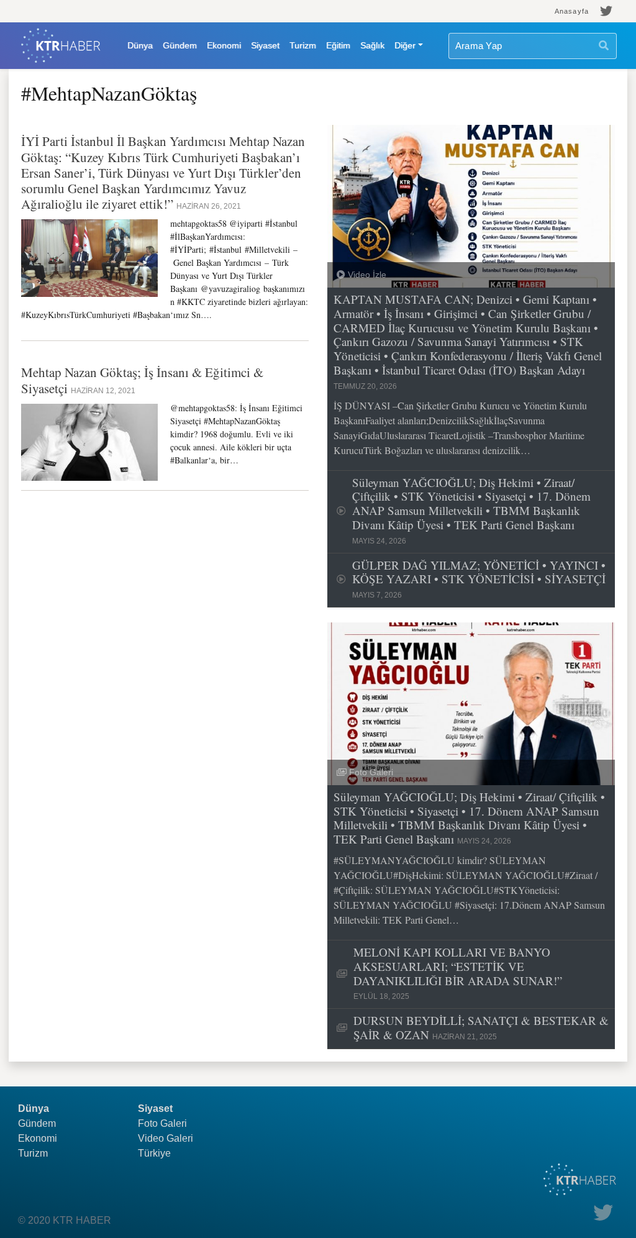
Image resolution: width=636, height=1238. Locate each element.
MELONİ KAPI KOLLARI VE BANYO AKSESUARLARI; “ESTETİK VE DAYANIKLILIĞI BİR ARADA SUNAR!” (457, 973)
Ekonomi (224, 45)
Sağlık (372, 45)
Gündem (180, 45)
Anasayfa (572, 11)
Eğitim (338, 45)
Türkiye (154, 1153)
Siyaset (265, 45)
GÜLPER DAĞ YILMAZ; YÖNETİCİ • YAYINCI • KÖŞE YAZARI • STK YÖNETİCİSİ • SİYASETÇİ (479, 579)
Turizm (302, 45)
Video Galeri (165, 1138)
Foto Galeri (162, 1123)
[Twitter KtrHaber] (606, 11)
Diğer (405, 45)
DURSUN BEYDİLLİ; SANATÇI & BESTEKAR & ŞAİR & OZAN (481, 1028)
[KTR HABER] (60, 45)
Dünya (140, 45)
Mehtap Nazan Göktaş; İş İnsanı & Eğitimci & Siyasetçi (142, 379)
